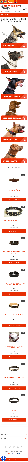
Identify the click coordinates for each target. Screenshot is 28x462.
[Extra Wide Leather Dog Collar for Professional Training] (14, 274)
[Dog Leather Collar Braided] (14, 306)
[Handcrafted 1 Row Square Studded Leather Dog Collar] (14, 180)
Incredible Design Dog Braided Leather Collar (14, 347)
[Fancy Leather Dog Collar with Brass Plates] (14, 368)
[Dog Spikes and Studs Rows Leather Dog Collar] (14, 243)
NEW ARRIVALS (14, 168)
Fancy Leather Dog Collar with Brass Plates (14, 378)
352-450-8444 (7, 11)
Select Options (15, 199)
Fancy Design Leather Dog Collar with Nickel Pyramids (14, 221)
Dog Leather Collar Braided (14, 314)
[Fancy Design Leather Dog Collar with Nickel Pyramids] (14, 211)
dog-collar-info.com (18, 451)
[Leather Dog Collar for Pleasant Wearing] (14, 400)
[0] (24, 10)
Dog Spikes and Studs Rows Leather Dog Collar (14, 252)
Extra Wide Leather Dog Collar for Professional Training (14, 284)
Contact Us (17, 11)
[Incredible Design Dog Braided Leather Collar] (14, 337)
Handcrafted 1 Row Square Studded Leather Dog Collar (14, 189)
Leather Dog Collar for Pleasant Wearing (14, 409)
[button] (25, 15)
